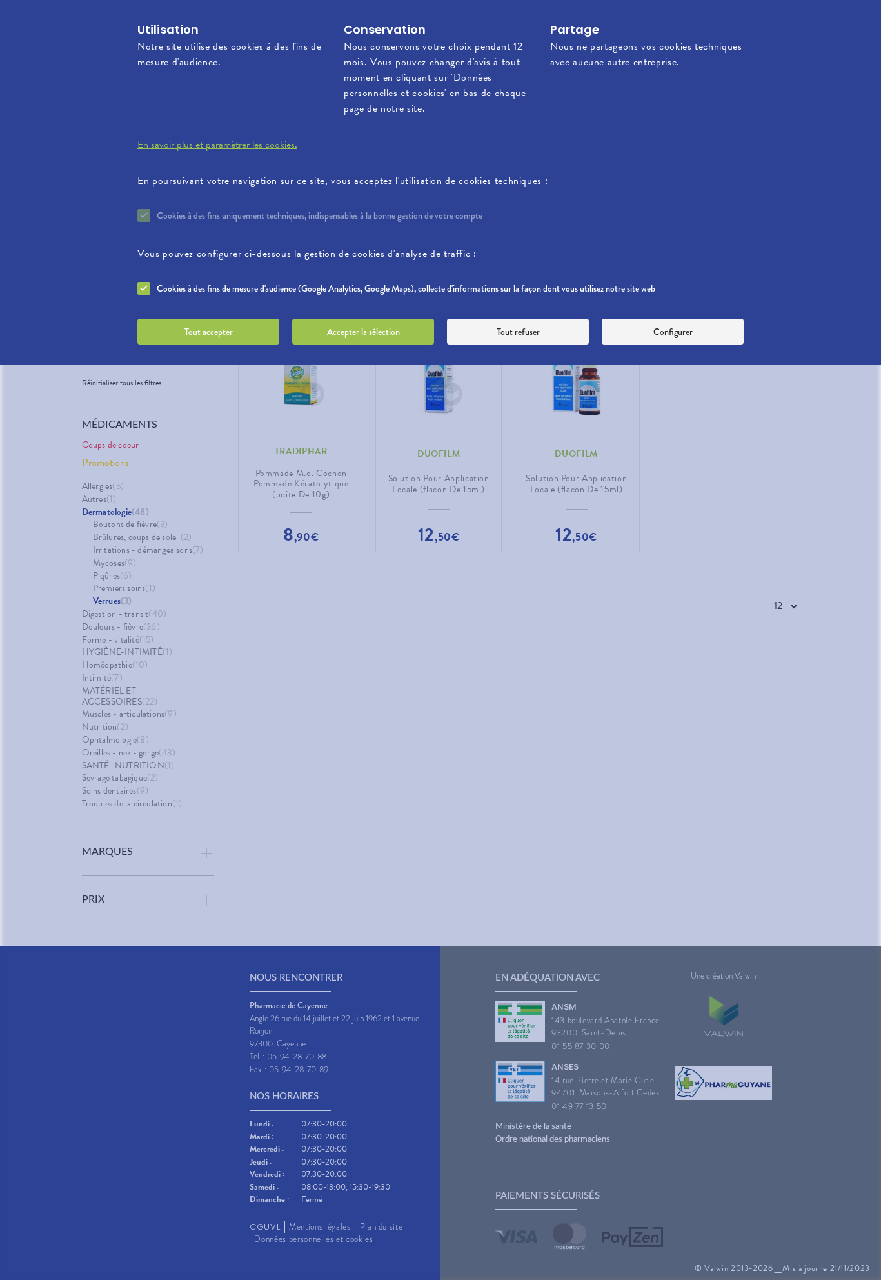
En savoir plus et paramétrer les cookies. (217, 144)
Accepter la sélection (363, 331)
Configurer (673, 331)
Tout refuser (518, 331)
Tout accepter (208, 331)
